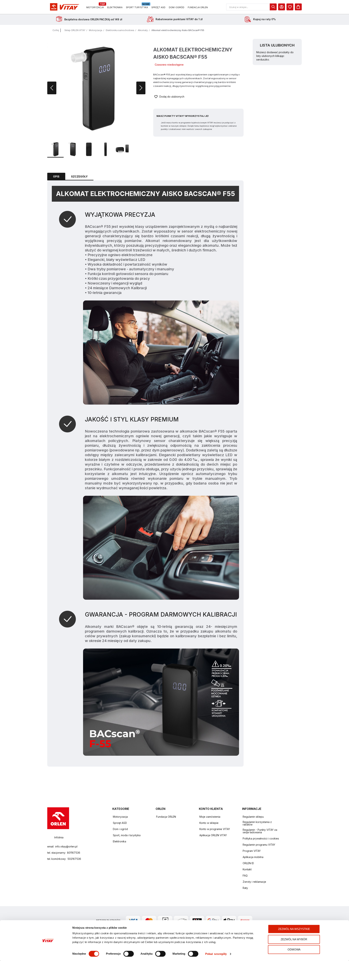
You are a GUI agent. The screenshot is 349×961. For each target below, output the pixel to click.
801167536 (73, 852)
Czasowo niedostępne (169, 64)
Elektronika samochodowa (120, 30)
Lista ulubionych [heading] (277, 45)
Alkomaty (143, 30)
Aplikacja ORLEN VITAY (213, 835)
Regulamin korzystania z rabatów (257, 823)
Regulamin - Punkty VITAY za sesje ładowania (260, 831)
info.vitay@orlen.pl (66, 846)
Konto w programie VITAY (214, 829)
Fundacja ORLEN (166, 816)
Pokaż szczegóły (216, 953)
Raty (245, 887)
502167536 (74, 858)
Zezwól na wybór (294, 939)
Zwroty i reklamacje (254, 881)
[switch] (128, 954)
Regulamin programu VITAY (259, 844)
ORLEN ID (248, 863)
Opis (56, 176)
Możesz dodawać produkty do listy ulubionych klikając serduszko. (275, 56)
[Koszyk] (298, 6)
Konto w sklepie (208, 822)
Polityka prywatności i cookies (261, 838)
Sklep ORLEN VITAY (74, 30)
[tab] (56, 176)
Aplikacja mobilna (253, 857)
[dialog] (289, 6)
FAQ (245, 875)
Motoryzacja (95, 30)
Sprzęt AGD (120, 822)
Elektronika (119, 841)
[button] (251, 7)
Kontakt (247, 869)
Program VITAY (252, 850)
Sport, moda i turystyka (127, 835)
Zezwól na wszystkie (294, 928)
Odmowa (294, 949)
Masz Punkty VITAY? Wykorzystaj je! (183, 115)
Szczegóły (79, 176)
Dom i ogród (120, 829)
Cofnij (56, 30)
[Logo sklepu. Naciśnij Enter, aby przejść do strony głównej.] (64, 7)
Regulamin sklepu (253, 816)
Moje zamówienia (209, 816)
